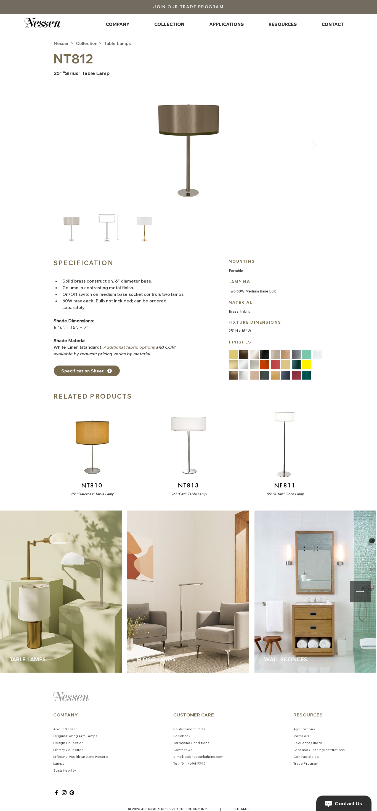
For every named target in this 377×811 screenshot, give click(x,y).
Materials (301, 736)
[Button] (91, 451)
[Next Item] (314, 145)
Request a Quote (307, 743)
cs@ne (190, 756)
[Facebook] (56, 792)
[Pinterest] (72, 792)
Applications (304, 729)
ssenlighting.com (209, 756)
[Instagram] (64, 792)
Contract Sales (305, 756)
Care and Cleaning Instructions (319, 750)
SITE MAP (241, 809)
